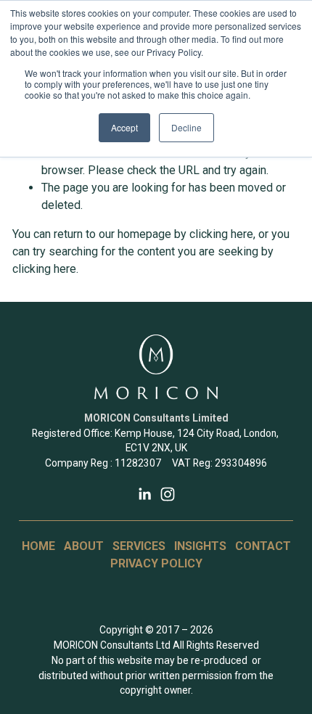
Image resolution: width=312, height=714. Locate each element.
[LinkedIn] (144, 494)
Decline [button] (186, 127)
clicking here (221, 234)
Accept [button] (124, 127)
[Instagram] (167, 494)
